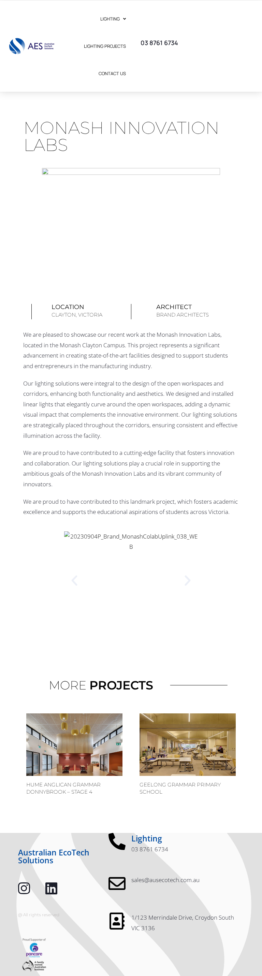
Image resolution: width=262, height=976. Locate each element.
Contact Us (112, 73)
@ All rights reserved (38, 914)
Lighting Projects (105, 46)
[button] (74, 580)
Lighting (110, 19)
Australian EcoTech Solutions (53, 856)
